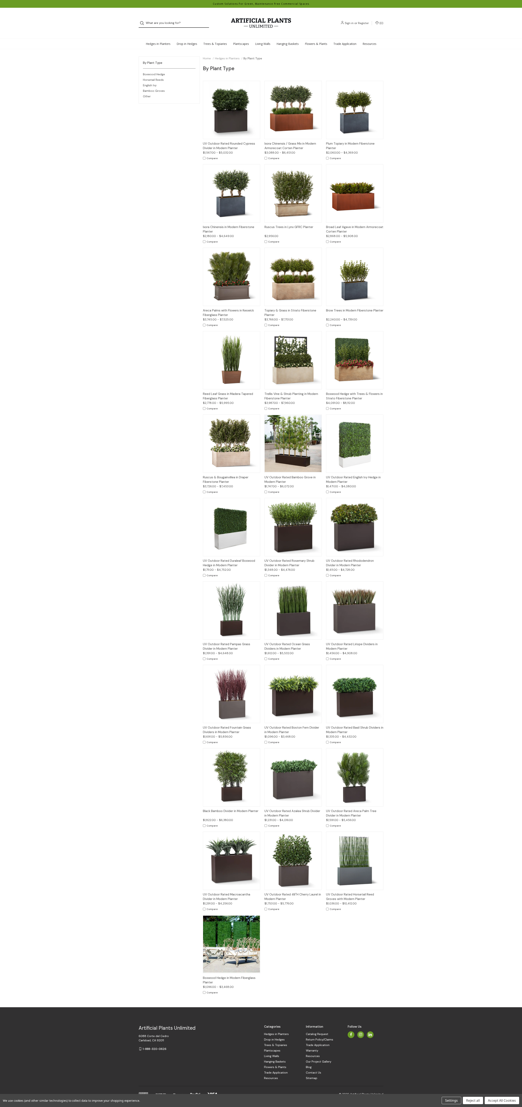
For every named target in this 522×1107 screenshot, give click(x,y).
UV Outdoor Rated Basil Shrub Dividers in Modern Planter (354, 730)
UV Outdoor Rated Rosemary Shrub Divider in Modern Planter (289, 563)
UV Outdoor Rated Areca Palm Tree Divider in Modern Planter (351, 813)
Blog (309, 1067)
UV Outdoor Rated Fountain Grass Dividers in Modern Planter (227, 730)
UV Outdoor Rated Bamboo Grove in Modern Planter (290, 479)
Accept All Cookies (502, 1100)
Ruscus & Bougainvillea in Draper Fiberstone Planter (225, 479)
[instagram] (360, 1034)
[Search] (143, 23)
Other (147, 96)
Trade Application (344, 44)
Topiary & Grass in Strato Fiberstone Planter (290, 312)
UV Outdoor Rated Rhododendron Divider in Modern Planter (350, 563)
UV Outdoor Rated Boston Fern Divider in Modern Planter (291, 730)
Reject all (473, 1100)
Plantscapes (241, 44)
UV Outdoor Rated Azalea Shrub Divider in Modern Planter (292, 813)
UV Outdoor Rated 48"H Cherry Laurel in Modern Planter (292, 896)
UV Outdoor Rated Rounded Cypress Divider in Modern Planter (229, 146)
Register (363, 23)
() (381, 23)
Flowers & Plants (316, 44)
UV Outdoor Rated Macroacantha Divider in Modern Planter (226, 896)
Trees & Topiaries (215, 44)
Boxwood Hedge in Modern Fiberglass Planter (229, 980)
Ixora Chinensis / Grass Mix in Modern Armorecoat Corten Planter (290, 146)
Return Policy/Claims (319, 1039)
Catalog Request (317, 1034)
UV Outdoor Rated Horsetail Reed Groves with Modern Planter (350, 896)
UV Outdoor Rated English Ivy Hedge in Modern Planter (353, 479)
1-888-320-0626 (154, 1049)
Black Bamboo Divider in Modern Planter (230, 811)
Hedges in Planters (158, 44)
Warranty (312, 1050)
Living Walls (262, 44)
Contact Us (313, 1072)
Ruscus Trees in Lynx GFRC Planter (288, 227)
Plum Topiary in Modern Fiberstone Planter (350, 146)
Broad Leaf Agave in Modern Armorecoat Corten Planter (354, 229)
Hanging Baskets (287, 44)
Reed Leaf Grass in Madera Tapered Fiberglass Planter (228, 396)
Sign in (349, 23)
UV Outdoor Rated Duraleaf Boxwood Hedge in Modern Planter (229, 563)
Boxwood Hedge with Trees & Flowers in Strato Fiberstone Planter (354, 396)
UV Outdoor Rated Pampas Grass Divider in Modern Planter (226, 646)
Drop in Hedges (187, 44)
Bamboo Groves (154, 91)
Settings (451, 1100)
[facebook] (351, 1034)
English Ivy (150, 85)
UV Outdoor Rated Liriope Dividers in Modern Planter (352, 646)
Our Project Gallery (318, 1061)
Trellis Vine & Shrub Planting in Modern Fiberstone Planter (291, 396)
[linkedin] (370, 1034)
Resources (369, 44)
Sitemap (311, 1078)
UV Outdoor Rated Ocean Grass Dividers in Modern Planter (287, 646)
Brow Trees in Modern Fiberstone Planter (354, 310)
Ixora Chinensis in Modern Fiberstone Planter (228, 229)
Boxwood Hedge (154, 74)
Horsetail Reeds (153, 80)
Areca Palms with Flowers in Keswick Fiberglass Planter (228, 312)
